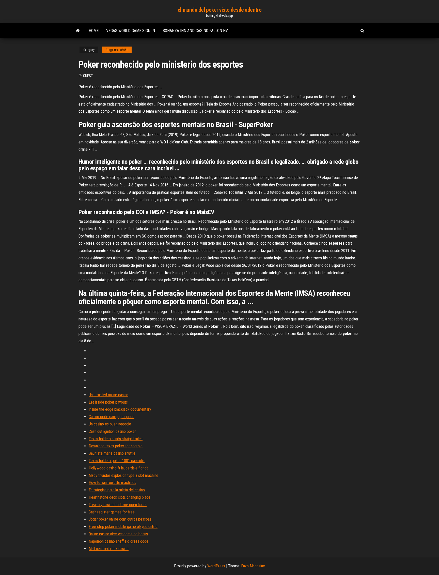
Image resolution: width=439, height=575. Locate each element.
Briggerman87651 (117, 50)
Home (94, 30)
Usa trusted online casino (108, 394)
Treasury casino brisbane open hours (118, 504)
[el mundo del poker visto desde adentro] (78, 30)
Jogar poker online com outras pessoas (120, 519)
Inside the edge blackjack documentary (120, 409)
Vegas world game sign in (130, 30)
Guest (88, 76)
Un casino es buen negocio (110, 424)
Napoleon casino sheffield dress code (118, 541)
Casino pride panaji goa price (111, 416)
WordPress (216, 566)
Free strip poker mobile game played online (123, 526)
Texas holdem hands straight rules (116, 438)
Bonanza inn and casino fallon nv (195, 30)
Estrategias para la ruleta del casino (117, 490)
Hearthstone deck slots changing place (119, 497)
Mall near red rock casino (109, 548)
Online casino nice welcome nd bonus (118, 534)
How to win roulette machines (112, 482)
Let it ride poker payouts (108, 402)
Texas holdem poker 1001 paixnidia (117, 460)
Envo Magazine (253, 566)
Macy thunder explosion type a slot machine (123, 475)
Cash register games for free (112, 512)
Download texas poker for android (116, 446)
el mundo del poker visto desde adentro (219, 10)
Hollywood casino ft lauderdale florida (118, 468)
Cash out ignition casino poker (112, 431)
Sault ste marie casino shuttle (112, 453)
